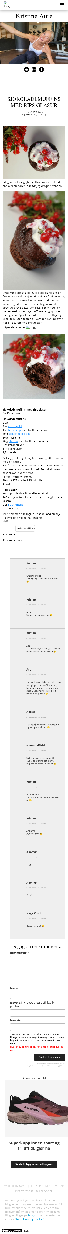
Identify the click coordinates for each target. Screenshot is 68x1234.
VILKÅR (59, 1186)
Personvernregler (38, 1066)
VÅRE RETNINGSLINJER (18, 1186)
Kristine (31, 563)
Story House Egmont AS (29, 1219)
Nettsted (16, 1020)
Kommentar (19, 952)
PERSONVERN (44, 1186)
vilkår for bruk (51, 1066)
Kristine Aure (34, 15)
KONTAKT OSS (24, 1191)
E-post (32, 1004)
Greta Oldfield (35, 745)
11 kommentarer (34, 111)
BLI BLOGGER (44, 1191)
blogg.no (33, 1215)
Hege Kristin (34, 913)
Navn (14, 988)
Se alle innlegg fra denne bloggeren (34, 1164)
